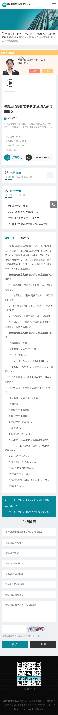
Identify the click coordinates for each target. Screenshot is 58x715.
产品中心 (29, 33)
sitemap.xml (27, 709)
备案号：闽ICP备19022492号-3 (20, 705)
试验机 (41, 33)
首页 (19, 33)
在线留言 (23, 237)
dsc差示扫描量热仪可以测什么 (23, 212)
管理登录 (39, 709)
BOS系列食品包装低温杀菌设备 (33, 512)
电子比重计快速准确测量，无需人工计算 (28, 224)
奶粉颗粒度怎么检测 (18, 206)
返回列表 (13, 506)
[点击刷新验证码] (36, 629)
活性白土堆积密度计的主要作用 (23, 218)
